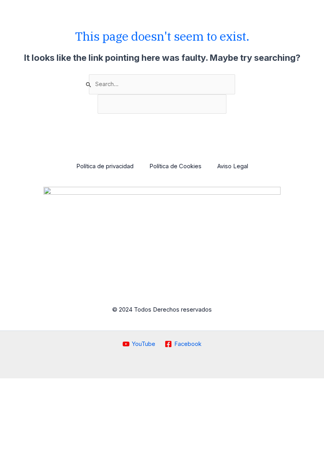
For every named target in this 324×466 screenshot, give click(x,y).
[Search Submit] (89, 84)
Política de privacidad (105, 166)
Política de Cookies (175, 166)
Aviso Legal (232, 166)
